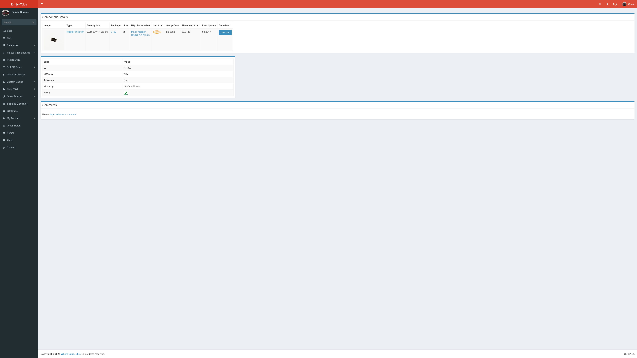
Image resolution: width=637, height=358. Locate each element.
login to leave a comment (63, 114)
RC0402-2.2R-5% (140, 35)
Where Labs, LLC (70, 354)
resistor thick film (75, 31)
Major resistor (138, 31)
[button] (41, 4)
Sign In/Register (21, 12)
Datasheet (225, 32)
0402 (113, 31)
